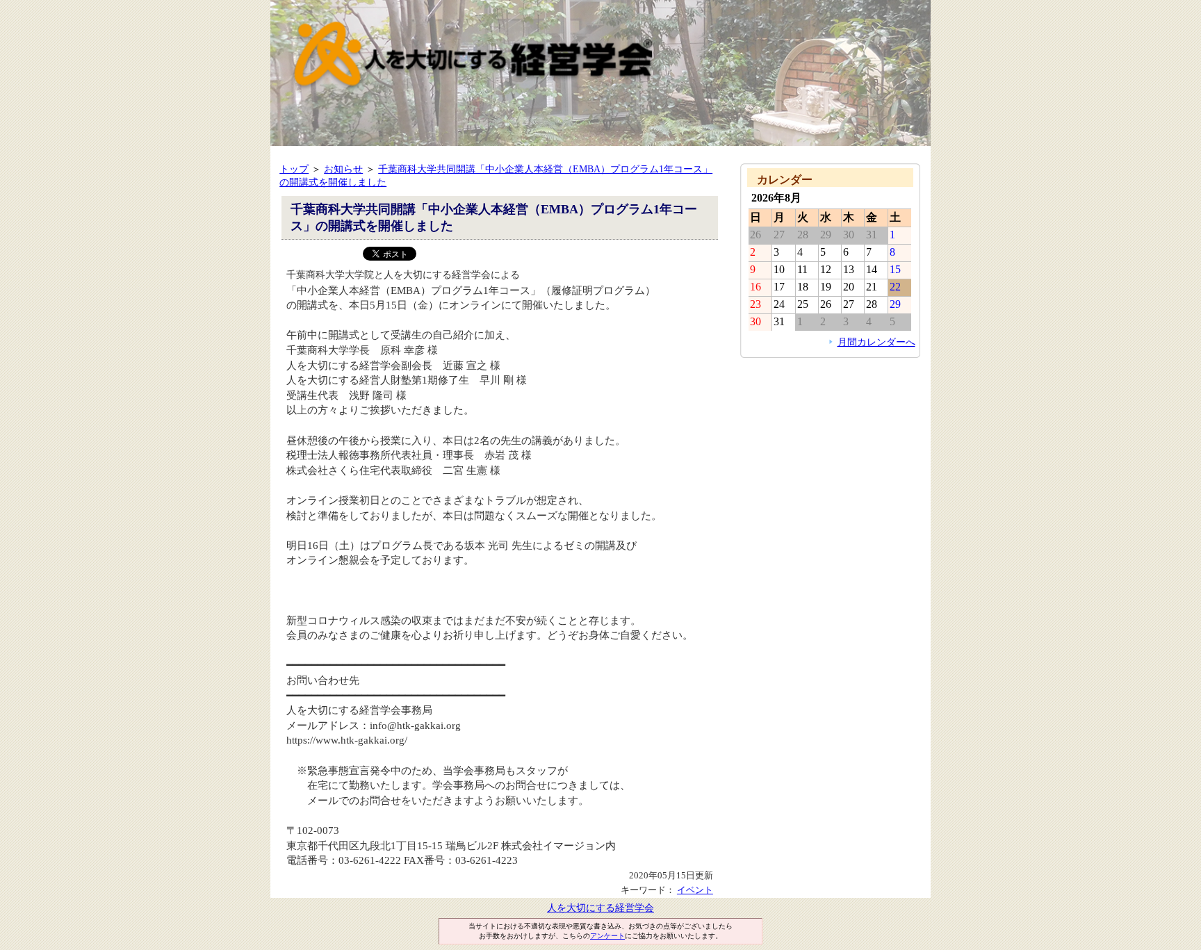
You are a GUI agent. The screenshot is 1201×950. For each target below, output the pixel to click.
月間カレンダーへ (876, 341)
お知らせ (343, 168)
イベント (695, 890)
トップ (294, 168)
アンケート (607, 936)
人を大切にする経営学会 (600, 907)
